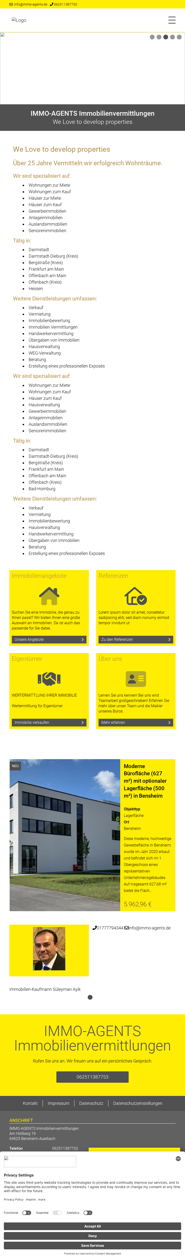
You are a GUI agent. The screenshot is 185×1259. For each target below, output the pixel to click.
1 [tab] (152, 37)
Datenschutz (91, 1103)
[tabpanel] (92, 68)
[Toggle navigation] (170, 20)
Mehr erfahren (113, 722)
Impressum (58, 1103)
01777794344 (110, 927)
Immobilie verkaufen (32, 722)
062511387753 (65, 4)
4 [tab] (172, 37)
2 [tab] (159, 37)
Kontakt (30, 1103)
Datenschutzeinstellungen (137, 1103)
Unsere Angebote (29, 639)
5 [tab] (179, 37)
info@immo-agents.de (30, 4)
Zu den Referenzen (117, 639)
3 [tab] (166, 37)
